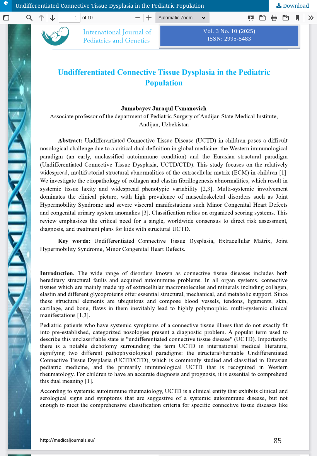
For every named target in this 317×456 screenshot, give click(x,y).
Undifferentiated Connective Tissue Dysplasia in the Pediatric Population (109, 5)
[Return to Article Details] (6, 6)
